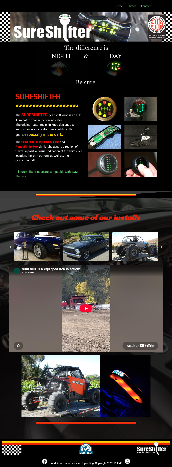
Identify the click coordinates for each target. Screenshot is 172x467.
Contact (146, 6)
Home (119, 6)
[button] (10, 247)
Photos (132, 6)
